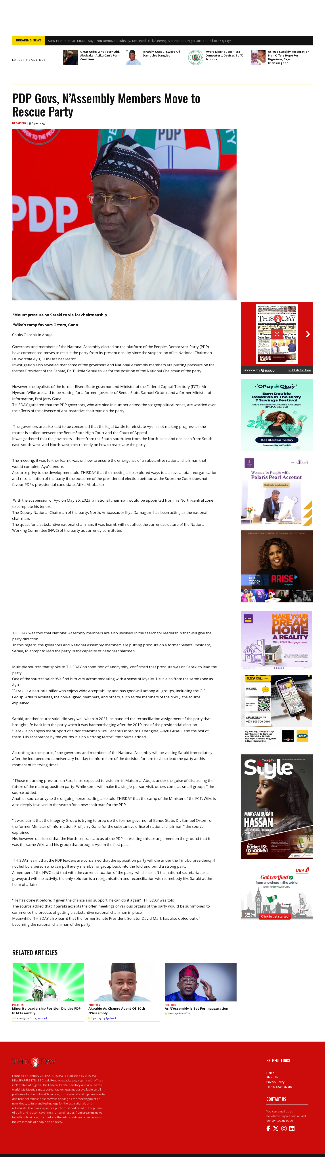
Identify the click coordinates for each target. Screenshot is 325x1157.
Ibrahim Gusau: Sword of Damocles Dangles (161, 53)
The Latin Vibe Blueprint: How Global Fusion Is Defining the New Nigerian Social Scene (113, 40)
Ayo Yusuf (111, 1018)
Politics (18, 1005)
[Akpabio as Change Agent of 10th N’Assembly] (124, 982)
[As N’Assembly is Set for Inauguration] (201, 982)
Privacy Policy (275, 1082)
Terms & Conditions (279, 1087)
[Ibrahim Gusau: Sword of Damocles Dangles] (133, 57)
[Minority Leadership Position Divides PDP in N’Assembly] (48, 982)
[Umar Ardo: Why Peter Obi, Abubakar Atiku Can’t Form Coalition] (70, 57)
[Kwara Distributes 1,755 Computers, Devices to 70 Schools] (195, 57)
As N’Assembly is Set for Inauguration (196, 1008)
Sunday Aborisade (39, 1018)
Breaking (19, 123)
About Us (272, 1077)
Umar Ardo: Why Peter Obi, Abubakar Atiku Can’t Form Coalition (100, 55)
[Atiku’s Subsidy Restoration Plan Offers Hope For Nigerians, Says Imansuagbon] (258, 57)
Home (270, 1073)
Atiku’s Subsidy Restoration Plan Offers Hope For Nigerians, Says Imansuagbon (289, 57)
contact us (278, 1120)
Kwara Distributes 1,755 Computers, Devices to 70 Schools (224, 55)
